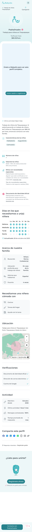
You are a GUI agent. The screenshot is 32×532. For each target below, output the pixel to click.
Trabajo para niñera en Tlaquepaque (16, 32)
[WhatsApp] (17, 436)
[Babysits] (7, 3)
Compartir (25, 9)
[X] (7, 436)
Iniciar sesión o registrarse (16, 93)
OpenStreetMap (22, 357)
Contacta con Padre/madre (12, 527)
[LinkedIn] (10, 436)
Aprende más (17, 179)
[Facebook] (3, 436)
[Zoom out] (26, 340)
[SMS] (21, 436)
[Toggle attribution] (28, 357)
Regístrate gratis (22, 445)
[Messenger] (14, 436)
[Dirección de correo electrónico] (24, 436)
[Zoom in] (26, 336)
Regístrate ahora (16, 481)
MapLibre (14, 357)
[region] (16, 346)
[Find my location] (26, 345)
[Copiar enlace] (28, 436)
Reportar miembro (10, 445)
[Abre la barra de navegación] (28, 2)
